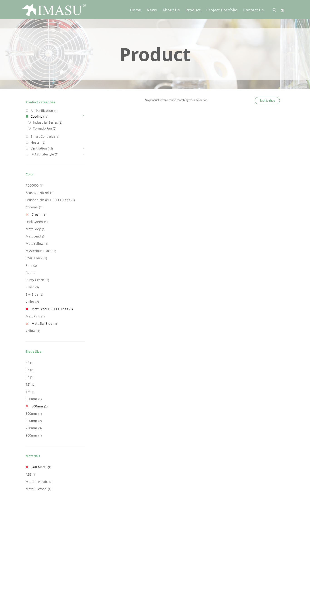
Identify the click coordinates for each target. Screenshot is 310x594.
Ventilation (39, 148)
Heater (36, 142)
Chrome (32, 207)
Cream (37, 214)
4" (27, 362)
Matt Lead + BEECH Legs (50, 309)
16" (28, 391)
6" (27, 370)
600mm (31, 413)
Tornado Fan (42, 128)
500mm (37, 406)
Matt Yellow (34, 243)
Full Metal (39, 467)
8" (27, 377)
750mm (31, 428)
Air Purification (42, 110)
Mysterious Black (38, 251)
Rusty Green (35, 280)
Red (29, 272)
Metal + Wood (36, 489)
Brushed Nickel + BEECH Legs (48, 200)
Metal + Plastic (37, 481)
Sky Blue (32, 294)
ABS (29, 474)
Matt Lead (33, 236)
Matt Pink (33, 316)
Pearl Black (34, 258)
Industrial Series (45, 122)
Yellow (30, 331)
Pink (29, 265)
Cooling (36, 116)
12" (28, 384)
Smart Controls (42, 136)
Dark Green (34, 222)
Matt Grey (33, 229)
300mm (31, 399)
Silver (30, 287)
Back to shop (267, 100)
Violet (30, 301)
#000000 (32, 185)
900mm (31, 435)
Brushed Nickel (37, 192)
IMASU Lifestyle (42, 154)
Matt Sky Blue (42, 323)
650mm (31, 421)
